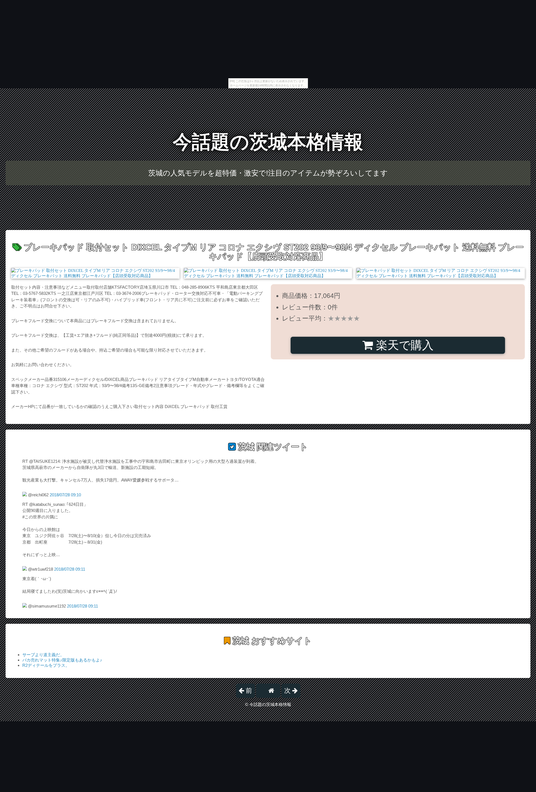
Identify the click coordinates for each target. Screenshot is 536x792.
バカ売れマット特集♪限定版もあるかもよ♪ (62, 660)
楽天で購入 (403, 345)
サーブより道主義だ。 (43, 654)
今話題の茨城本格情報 (268, 141)
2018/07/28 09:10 (65, 494)
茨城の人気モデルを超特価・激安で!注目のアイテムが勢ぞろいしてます (268, 173)
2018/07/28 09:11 (69, 569)
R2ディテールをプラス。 (46, 665)
